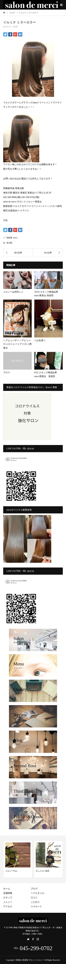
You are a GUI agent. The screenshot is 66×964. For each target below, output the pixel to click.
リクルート (36, 906)
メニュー (7, 902)
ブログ (34, 888)
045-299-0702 (36, 948)
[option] (18, 859)
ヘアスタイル (37, 893)
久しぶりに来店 (42, 871)
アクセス (7, 906)
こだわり (35, 902)
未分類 (15, 27)
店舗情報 (7, 893)
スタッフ (7, 897)
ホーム (6, 888)
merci (15, 238)
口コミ (34, 897)
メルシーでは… (12, 871)
